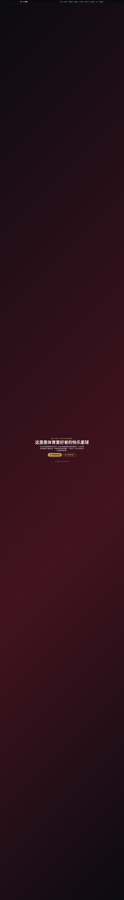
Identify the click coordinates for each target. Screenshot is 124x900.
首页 (61, 2)
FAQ (97, 2)
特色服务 (71, 2)
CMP (25, 2)
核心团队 (82, 2)
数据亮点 (76, 2)
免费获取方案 (56, 455)
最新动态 (92, 2)
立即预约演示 (70, 455)
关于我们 (65, 2)
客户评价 (87, 2)
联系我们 (101, 2)
